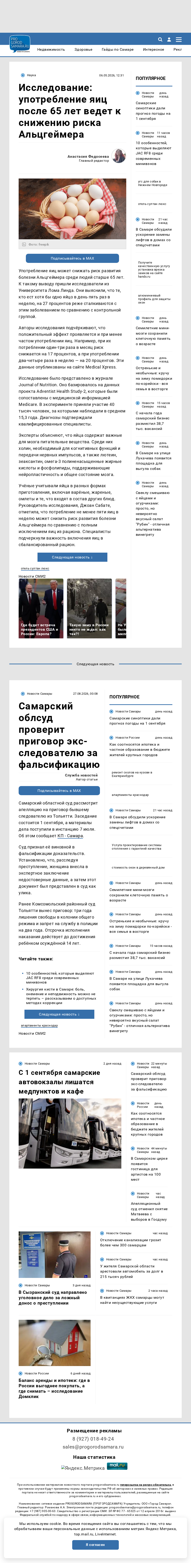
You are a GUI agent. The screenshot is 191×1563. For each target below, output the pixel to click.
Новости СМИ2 (32, 576)
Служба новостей (81, 775)
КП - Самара (70, 835)
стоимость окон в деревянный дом (138, 867)
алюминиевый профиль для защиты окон (154, 299)
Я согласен (95, 1545)
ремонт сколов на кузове (131, 772)
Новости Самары (148, 94)
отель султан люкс (35, 568)
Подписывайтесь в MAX (72, 258)
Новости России (128, 737)
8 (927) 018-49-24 (93, 1439)
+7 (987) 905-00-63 (42, 1511)
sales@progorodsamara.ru (93, 1447)
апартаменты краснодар (39, 1025)
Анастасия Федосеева (88, 156)
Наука (31, 75)
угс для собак (148, 181)
